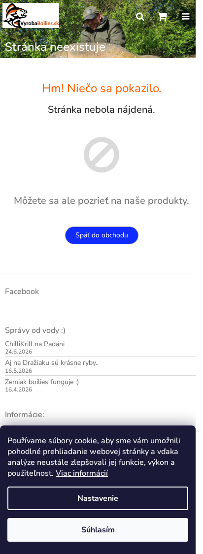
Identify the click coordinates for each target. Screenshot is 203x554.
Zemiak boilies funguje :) (42, 382)
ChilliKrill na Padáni (35, 344)
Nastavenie (97, 498)
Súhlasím (98, 529)
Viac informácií (82, 473)
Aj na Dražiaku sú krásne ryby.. (52, 362)
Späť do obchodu (101, 235)
